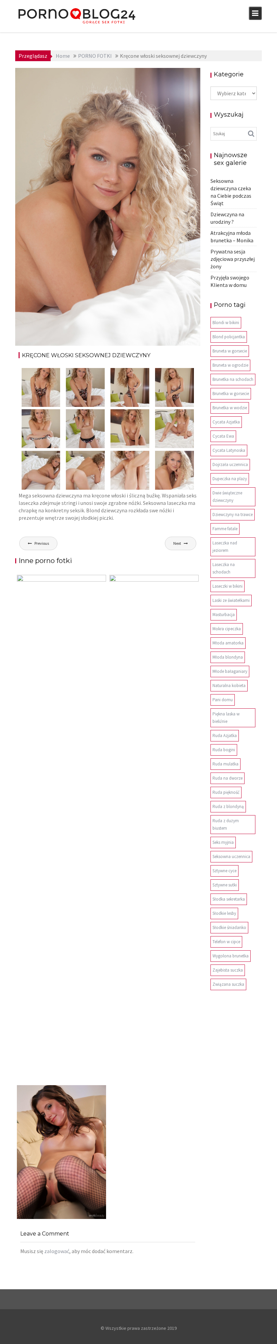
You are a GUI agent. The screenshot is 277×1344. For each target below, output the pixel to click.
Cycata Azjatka (226, 422)
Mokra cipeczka (226, 629)
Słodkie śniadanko (229, 927)
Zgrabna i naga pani (143, 1081)
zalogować (56, 1251)
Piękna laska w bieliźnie (226, 717)
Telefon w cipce (226, 942)
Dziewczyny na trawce (232, 514)
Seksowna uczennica (231, 856)
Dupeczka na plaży (229, 479)
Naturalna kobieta (229, 685)
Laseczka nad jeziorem (224, 546)
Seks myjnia (223, 842)
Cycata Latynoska (228, 450)
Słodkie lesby (224, 913)
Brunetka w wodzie (229, 408)
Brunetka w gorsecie (230, 393)
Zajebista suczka (227, 970)
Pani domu (222, 700)
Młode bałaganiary (229, 671)
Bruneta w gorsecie (229, 351)
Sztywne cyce (224, 871)
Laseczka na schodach (223, 568)
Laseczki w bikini (227, 586)
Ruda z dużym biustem (225, 824)
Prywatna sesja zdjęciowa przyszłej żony (232, 259)
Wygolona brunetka (230, 956)
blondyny (132, 75)
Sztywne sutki (224, 885)
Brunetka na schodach (232, 379)
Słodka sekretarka (228, 899)
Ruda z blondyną (228, 806)
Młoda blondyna (227, 657)
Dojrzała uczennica (230, 464)
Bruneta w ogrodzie (230, 365)
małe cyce (156, 75)
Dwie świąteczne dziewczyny (227, 496)
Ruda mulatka (225, 764)
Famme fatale (224, 529)
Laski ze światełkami (231, 600)
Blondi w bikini (225, 322)
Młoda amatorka (228, 643)
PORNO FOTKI (176, 82)
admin (75, 75)
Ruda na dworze (227, 778)
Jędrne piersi (40, 1219)
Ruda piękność (226, 792)
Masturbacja (223, 614)
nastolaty (181, 75)
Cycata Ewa (223, 436)
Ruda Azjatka (224, 735)
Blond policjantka (228, 337)
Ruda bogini (223, 750)
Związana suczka (228, 984)
